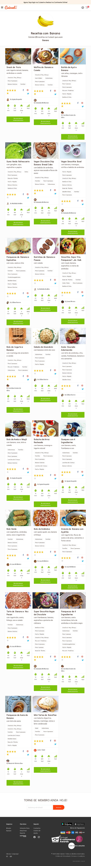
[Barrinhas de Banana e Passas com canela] (45, 246)
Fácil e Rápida (66, 94)
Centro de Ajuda (37, 832)
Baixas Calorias (12, 84)
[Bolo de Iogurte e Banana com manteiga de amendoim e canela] (18, 336)
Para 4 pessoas (12, 81)
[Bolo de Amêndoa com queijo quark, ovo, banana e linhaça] (45, 518)
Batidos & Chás (66, 97)
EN (11, 856)
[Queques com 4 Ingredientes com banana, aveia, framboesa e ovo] (73, 428)
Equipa (8, 830)
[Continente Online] (25, 835)
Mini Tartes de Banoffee (45, 715)
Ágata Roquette (17, 99)
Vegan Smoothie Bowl (71, 161)
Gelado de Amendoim (43, 347)
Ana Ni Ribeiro (16, 564)
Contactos (37, 828)
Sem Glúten (38, 78)
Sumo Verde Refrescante (18, 161)
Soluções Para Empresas (24, 829)
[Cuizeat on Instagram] (39, 837)
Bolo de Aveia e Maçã (17, 439)
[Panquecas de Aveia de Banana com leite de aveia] (18, 704)
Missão (8, 828)
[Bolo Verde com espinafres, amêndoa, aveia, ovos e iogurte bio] (18, 518)
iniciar (58, 807)
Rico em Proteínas (68, 90)
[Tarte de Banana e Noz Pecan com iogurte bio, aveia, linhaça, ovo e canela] (18, 600)
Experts (22, 833)
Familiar (22, 84)
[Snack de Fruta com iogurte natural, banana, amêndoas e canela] (18, 56)
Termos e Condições (78, 856)
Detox (26, 172)
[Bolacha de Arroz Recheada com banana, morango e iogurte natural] (45, 428)
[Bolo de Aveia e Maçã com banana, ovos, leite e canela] (18, 428)
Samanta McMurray (42, 103)
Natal (36, 728)
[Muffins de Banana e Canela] (45, 56)
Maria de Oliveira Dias (15, 763)
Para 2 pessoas (67, 87)
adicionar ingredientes (18, 119)
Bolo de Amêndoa (42, 529)
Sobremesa (48, 78)
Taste (43, 750)
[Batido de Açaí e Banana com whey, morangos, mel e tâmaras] (73, 56)
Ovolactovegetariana (14, 277)
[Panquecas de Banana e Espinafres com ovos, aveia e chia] (18, 246)
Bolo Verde (11, 529)
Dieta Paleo (66, 283)
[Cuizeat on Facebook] (34, 837)
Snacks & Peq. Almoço (14, 77)
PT (7, 856)
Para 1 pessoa (66, 84)
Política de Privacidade (63, 856)
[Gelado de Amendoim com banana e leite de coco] (45, 336)
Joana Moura (71, 301)
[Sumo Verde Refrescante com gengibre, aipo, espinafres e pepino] (18, 150)
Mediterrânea (66, 191)
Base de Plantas (13, 178)
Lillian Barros (16, 302)
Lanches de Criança (14, 459)
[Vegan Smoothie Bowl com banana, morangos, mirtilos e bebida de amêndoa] (73, 150)
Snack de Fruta (14, 67)
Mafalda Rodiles (17, 203)
